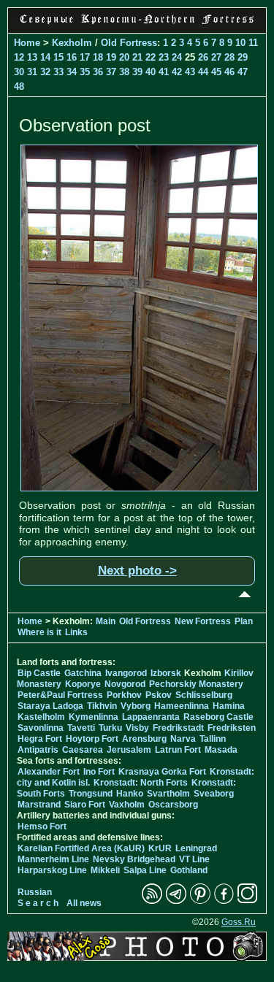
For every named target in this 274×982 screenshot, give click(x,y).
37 (111, 71)
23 (164, 57)
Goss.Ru (238, 922)
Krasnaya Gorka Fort (162, 772)
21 (137, 57)
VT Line (194, 859)
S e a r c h (38, 903)
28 (229, 57)
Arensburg (144, 739)
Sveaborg (214, 794)
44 (203, 71)
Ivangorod (126, 673)
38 (124, 71)
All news (84, 903)
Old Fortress (129, 42)
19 (111, 57)
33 (58, 71)
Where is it (39, 632)
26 (203, 57)
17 (85, 57)
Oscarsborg (173, 804)
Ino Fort (99, 772)
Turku (110, 728)
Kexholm (72, 42)
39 (137, 71)
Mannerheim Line (53, 859)
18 (98, 57)
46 (229, 71)
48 (19, 86)
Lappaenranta (151, 717)
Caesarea (82, 750)
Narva (183, 739)
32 (45, 71)
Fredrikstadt (178, 728)
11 (253, 42)
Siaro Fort (84, 804)
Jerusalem (129, 750)
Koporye (83, 684)
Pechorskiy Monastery (196, 684)
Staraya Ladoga (50, 706)
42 (177, 71)
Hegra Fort (40, 739)
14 (45, 57)
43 (190, 71)
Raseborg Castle (218, 717)
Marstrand (39, 804)
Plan (244, 621)
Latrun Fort (178, 750)
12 (19, 57)
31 (32, 71)
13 (32, 57)
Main (105, 621)
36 (98, 71)
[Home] (137, 25)
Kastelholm (41, 717)
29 (242, 57)
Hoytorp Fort (92, 739)
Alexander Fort (49, 772)
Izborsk (166, 673)
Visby (137, 728)
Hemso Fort (42, 826)
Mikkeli (105, 870)
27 (216, 57)
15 (58, 57)
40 (150, 71)
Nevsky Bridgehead (134, 859)
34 (71, 71)
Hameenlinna (181, 706)
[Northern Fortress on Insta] (247, 901)
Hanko (129, 794)
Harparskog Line (52, 870)
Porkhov (124, 695)
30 (19, 71)
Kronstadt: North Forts (142, 783)
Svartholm (168, 794)
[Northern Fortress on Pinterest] (200, 901)
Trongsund (91, 794)
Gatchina (83, 673)
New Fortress (203, 621)
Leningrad (196, 848)
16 (71, 57)
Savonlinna (41, 728)
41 (164, 71)
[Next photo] (139, 488)
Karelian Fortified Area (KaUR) (81, 848)
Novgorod (124, 684)
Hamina (229, 706)
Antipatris (38, 750)
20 (124, 57)
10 (240, 42)
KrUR (160, 848)
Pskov (158, 695)
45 (216, 71)
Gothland (189, 870)
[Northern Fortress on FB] (224, 901)
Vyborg (136, 706)
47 (242, 71)
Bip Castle (39, 673)
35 (85, 71)
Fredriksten (232, 728)
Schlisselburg (203, 695)
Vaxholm (127, 804)
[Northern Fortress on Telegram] (176, 901)
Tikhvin (102, 706)
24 (177, 57)
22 (150, 57)
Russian (35, 892)
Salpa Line (145, 870)
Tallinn (212, 739)
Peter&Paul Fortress (60, 695)
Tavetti (81, 728)
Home (27, 42)
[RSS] (152, 901)
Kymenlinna (93, 717)
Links (76, 632)
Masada (221, 750)
